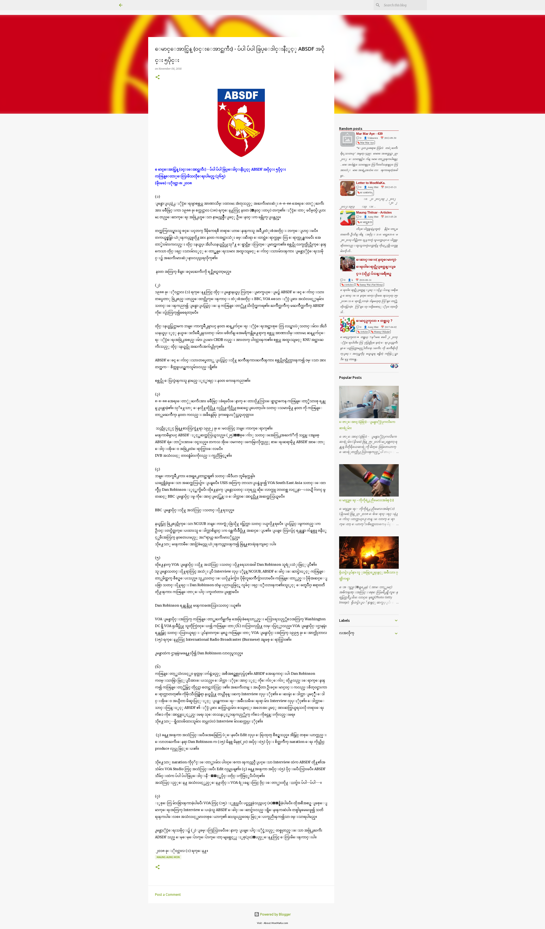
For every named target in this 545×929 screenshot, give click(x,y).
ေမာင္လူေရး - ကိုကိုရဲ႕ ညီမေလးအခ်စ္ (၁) (366, 500)
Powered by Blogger (275, 914)
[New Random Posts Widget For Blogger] (394, 366)
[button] (157, 77)
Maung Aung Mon (168, 857)
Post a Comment (168, 894)
